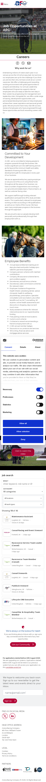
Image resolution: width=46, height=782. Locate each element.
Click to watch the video (23, 452)
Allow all (23, 423)
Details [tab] (23, 347)
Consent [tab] (8, 347)
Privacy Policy (7, 753)
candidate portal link (13, 667)
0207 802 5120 (10, 740)
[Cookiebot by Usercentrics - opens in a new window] (32, 340)
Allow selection (23, 431)
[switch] (39, 397)
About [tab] (37, 347)
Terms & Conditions (9, 756)
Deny (23, 439)
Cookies (5, 751)
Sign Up (8, 700)
